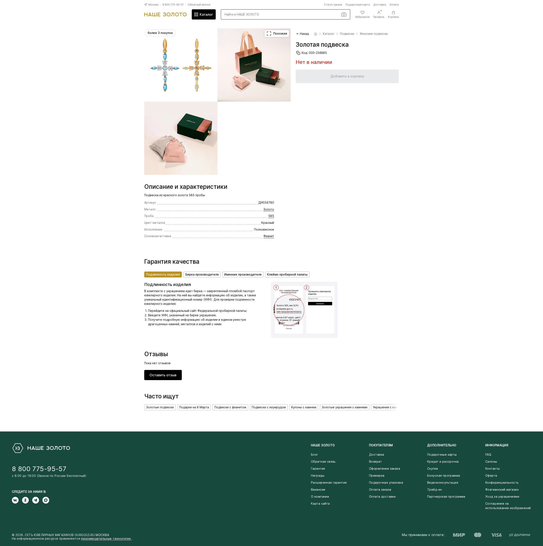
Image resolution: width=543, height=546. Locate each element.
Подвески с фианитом (230, 407)
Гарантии (318, 468)
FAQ (488, 454)
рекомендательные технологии (106, 538)
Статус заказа (333, 4)
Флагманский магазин (502, 489)
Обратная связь (323, 461)
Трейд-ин (434, 489)
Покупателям (381, 445)
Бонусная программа (443, 475)
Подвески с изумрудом (269, 407)
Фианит (268, 236)
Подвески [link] (347, 33)
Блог (314, 454)
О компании (320, 496)
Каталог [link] (328, 33)
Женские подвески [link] (374, 33)
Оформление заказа (384, 468)
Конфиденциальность (502, 482)
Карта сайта (320, 503)
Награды (317, 475)
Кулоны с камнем (303, 407)
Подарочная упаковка (386, 482)
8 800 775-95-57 (173, 4)
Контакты (492, 468)
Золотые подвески (160, 407)
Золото (268, 209)
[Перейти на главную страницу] (165, 14)
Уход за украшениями (502, 496)
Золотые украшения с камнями (344, 407)
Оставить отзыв (163, 375)
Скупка (432, 468)
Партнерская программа (446, 496)
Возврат (375, 461)
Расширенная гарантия (329, 482)
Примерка (376, 475)
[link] (315, 33)
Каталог (206, 14)
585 (271, 216)
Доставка (379, 4)
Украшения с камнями (389, 407)
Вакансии (318, 489)
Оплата (394, 4)
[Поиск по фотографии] (343, 14)
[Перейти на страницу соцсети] (17, 500)
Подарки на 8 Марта (194, 407)
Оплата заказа (380, 489)
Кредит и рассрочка (443, 461)
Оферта (491, 475)
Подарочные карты (442, 454)
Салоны (491, 461)
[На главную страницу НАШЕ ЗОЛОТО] (41, 448)
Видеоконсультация (442, 482)
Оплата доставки (382, 496)
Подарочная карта (358, 4)
